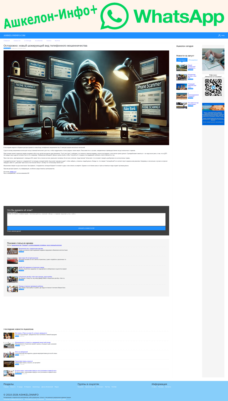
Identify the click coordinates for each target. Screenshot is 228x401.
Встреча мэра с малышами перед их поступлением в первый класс (36, 370)
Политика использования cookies (56, 399)
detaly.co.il (13, 171)
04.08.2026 (21, 279)
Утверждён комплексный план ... (192, 85)
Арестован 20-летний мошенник (28, 258)
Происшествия (7, 48)
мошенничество (16, 245)
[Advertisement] (57, 189)
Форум (57, 40)
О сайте (154, 387)
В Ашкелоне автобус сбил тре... (192, 76)
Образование (18, 373)
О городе (27, 40)
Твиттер (107, 387)
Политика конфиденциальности (13, 399)
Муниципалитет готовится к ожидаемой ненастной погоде (32, 342)
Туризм (17, 336)
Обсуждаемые (193, 60)
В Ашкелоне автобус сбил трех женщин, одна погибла (35, 276)
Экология (17, 345)
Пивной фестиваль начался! (24, 361)
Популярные (182, 60)
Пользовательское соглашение (34, 399)
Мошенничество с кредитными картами (31, 248)
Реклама (161, 387)
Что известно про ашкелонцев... (193, 103)
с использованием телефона (37, 245)
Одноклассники (90, 387)
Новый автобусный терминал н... (192, 66)
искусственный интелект (54, 245)
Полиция (25, 245)
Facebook (80, 387)
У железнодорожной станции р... (193, 95)
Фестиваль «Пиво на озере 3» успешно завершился (31, 333)
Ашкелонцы (36, 387)
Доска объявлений (47, 387)
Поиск (48, 40)
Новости (17, 40)
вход (222, 35)
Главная (7, 40)
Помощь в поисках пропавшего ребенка (31, 286)
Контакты (168, 387)
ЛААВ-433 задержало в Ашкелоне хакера (31, 267)
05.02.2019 (21, 251)
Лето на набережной (21, 352)
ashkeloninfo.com (14, 35)
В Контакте (99, 387)
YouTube (113, 387)
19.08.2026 (21, 270)
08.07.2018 (21, 261)
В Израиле (39, 40)
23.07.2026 (21, 289)
